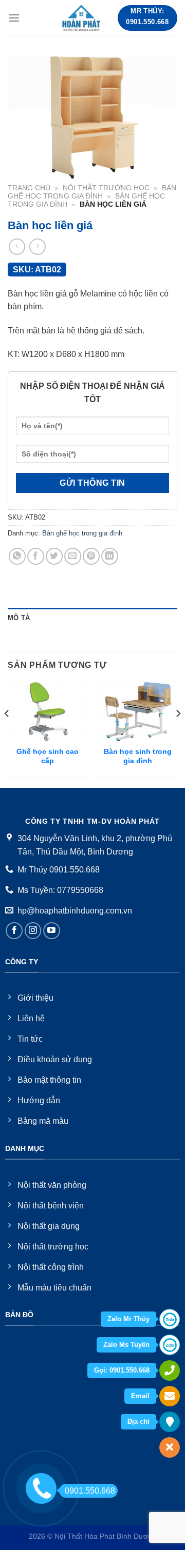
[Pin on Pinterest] (91, 556)
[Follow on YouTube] (51, 930)
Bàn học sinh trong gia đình (138, 756)
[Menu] (14, 17)
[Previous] (7, 734)
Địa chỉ (138, 1421)
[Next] (178, 734)
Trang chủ (29, 188)
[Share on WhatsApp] (17, 556)
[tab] (92, 618)
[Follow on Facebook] (14, 930)
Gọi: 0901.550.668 (122, 1370)
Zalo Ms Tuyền (126, 1344)
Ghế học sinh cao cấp (47, 756)
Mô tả (19, 618)
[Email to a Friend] (72, 556)
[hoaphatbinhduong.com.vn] (81, 18)
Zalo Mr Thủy (128, 1319)
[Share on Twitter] (54, 556)
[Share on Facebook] (35, 556)
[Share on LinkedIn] (109, 556)
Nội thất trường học (106, 188)
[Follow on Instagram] (33, 930)
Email (140, 1396)
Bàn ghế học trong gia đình (92, 192)
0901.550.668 (90, 1490)
